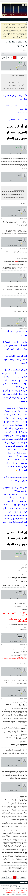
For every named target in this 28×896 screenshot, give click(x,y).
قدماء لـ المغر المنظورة (11, 22)
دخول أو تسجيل (4, 1)
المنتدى (24, 22)
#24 (1, 562)
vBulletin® (14, 887)
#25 (1, 601)
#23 (1, 328)
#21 (1, 284)
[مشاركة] (2, 69)
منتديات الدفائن (18, 22)
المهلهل (16, 261)
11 (8, 58)
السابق (23, 58)
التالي (3, 58)
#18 (1, 184)
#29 (1, 769)
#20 (1, 248)
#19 (1, 218)
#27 (1, 678)
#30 (1, 794)
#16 (1, 72)
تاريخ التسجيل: (19, 69)
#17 (1, 156)
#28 (1, 699)
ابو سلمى (16, 663)
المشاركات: (11, 69)
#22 (1, 309)
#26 (1, 644)
